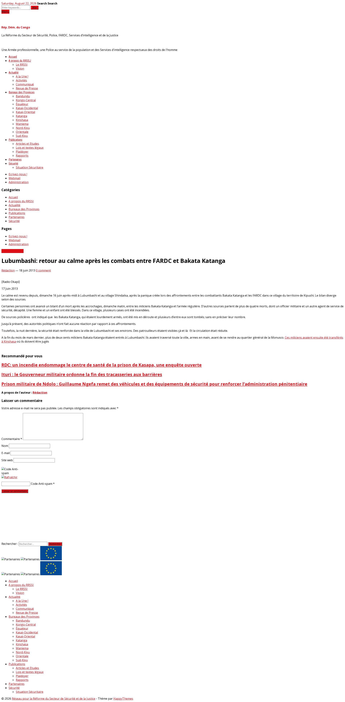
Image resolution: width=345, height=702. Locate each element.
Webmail (14, 178)
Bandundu (23, 96)
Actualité (14, 72)
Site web (7, 460)
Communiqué (25, 84)
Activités (21, 80)
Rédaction (8, 270)
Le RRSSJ (21, 65)
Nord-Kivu (23, 128)
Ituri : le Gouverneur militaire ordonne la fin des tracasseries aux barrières (81, 374)
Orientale (22, 132)
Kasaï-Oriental (25, 112)
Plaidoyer (22, 152)
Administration (19, 182)
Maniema (22, 124)
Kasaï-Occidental (27, 108)
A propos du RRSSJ (20, 60)
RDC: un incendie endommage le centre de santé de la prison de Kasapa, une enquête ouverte (101, 365)
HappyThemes (123, 699)
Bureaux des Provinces (21, 92)
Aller (34, 7)
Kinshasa (22, 120)
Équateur (22, 104)
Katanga (21, 116)
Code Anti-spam (41, 484)
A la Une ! (22, 76)
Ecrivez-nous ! (18, 174)
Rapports (22, 156)
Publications (15, 140)
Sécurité (13, 163)
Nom (4, 446)
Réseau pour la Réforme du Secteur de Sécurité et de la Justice (53, 699)
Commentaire (11, 439)
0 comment (43, 270)
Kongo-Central (26, 100)
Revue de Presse (27, 88)
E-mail (5, 453)
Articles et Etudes (27, 144)
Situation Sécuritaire (29, 167)
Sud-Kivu (22, 136)
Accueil (13, 56)
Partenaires (15, 159)
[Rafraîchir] (9, 477)
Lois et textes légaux (29, 148)
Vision (20, 68)
